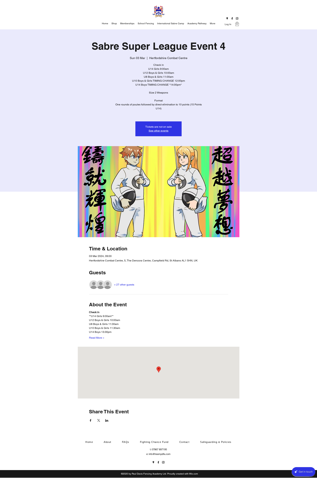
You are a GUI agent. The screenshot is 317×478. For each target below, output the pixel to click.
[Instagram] (237, 18)
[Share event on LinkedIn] (106, 420)
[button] (237, 24)
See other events (158, 130)
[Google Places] (227, 18)
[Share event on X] (98, 420)
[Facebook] (232, 18)
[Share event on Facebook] (90, 420)
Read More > (96, 337)
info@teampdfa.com (160, 454)
